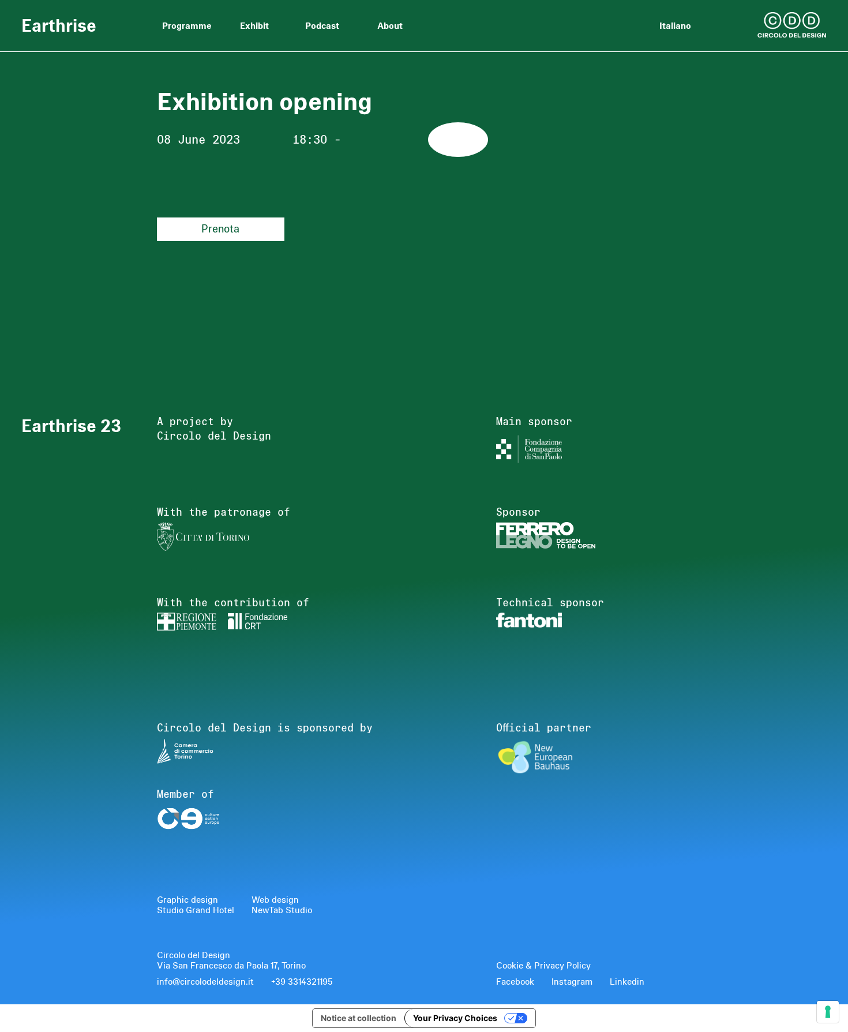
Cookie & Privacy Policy (543, 965)
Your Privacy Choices (455, 1018)
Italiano (675, 25)
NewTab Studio (282, 910)
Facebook (515, 982)
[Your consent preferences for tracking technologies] (828, 1012)
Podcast (322, 25)
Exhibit (254, 25)
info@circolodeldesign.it (205, 982)
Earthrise (58, 24)
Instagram (571, 982)
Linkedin (627, 982)
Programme (187, 25)
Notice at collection (358, 1018)
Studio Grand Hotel (195, 910)
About (390, 25)
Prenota (220, 229)
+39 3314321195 (302, 982)
